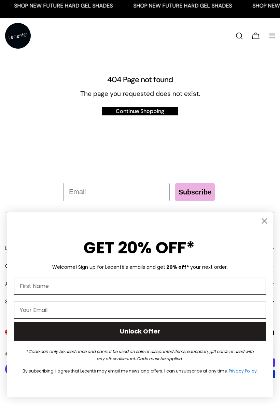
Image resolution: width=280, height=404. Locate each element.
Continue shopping (140, 111)
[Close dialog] (264, 221)
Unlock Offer (140, 331)
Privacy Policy (243, 371)
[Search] (239, 36)
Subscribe (195, 192)
